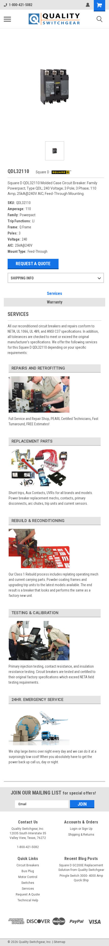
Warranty (54, 302)
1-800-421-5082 (20, 5)
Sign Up (87, 829)
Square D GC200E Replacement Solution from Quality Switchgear (81, 868)
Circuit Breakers (27, 865)
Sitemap (59, 942)
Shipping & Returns (81, 834)
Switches (27, 883)
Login (74, 829)
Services (54, 293)
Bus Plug (28, 871)
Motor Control (27, 877)
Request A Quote (33, 263)
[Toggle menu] (7, 19)
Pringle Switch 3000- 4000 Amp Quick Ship (81, 878)
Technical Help (27, 900)
